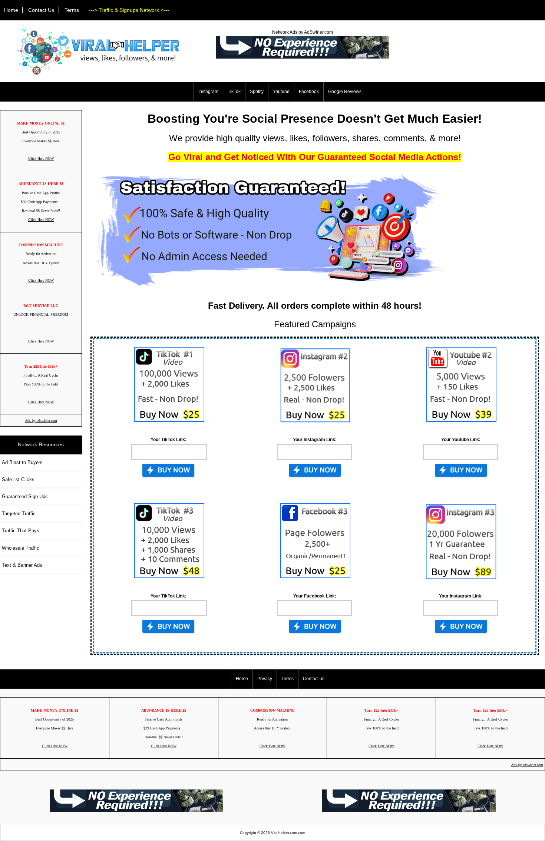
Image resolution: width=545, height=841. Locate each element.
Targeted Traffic (19, 513)
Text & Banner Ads (22, 565)
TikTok (234, 91)
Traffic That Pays (20, 530)
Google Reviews (344, 91)
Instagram (208, 91)
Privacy (264, 678)
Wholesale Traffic (20, 548)
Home (11, 10)
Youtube (281, 91)
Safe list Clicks (18, 479)
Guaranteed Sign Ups (25, 496)
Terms (72, 10)
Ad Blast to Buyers (22, 462)
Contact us (313, 678)
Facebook (309, 91)
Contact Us (41, 10)
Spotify (257, 91)
